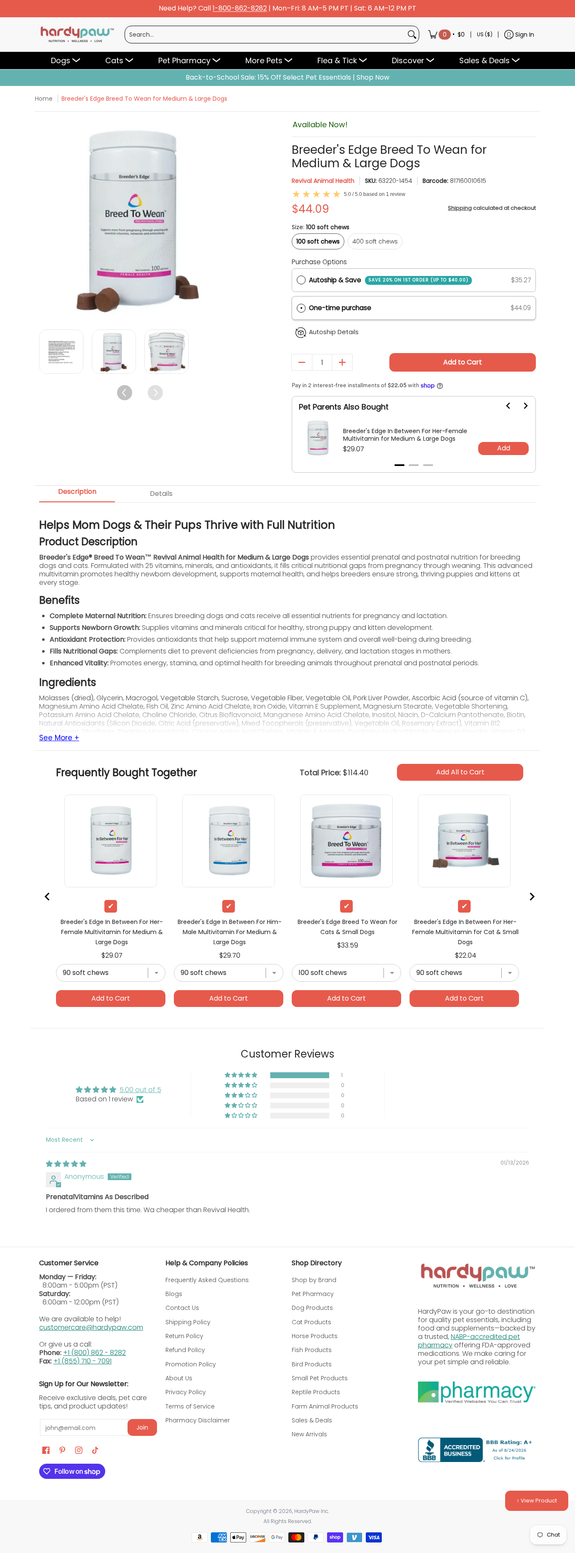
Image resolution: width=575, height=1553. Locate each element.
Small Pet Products (320, 1378)
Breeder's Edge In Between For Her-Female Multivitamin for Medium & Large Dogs (405, 434)
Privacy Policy (185, 1392)
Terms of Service (190, 1406)
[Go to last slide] (503, 405)
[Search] (412, 34)
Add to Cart (462, 362)
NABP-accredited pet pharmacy (469, 1341)
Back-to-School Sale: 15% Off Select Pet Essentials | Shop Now (287, 77)
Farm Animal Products (325, 1406)
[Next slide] (520, 405)
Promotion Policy (190, 1364)
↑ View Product (536, 1501)
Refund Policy (185, 1350)
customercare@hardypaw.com (91, 1327)
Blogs (173, 1294)
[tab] (399, 465)
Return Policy (184, 1336)
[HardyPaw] (76, 34)
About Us (178, 1378)
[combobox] (265, 34)
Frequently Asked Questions (207, 1280)
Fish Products (312, 1350)
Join (142, 1427)
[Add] (342, 362)
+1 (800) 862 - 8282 (94, 1353)
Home (44, 98)
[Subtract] (302, 362)
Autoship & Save (389, 280)
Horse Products (315, 1336)
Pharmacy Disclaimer (197, 1420)
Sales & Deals (312, 1420)
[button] (414, 308)
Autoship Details (334, 332)
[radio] (301, 280)
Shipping (460, 208)
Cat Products (311, 1322)
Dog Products (312, 1308)
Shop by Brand (314, 1280)
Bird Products (312, 1364)
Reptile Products (316, 1392)
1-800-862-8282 (240, 8)
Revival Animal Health (323, 181)
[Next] (233, 219)
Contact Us (182, 1308)
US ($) (484, 34)
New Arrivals (309, 1434)
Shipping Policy (187, 1322)
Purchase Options (319, 261)
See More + (59, 738)
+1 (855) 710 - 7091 (82, 1361)
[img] (66, 1164)
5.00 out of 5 (140, 1090)
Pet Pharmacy (313, 1294)
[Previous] (46, 219)
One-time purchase (340, 307)
